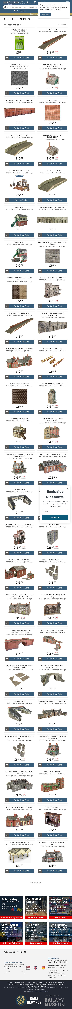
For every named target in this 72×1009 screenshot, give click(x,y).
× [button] (68, 4)
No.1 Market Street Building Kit (20, 525)
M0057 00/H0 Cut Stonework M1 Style (52, 243)
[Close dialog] (67, 488)
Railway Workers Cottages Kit (52, 701)
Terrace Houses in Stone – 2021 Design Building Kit (19, 596)
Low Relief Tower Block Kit (19, 913)
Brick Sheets (52, 100)
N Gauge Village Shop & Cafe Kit (52, 843)
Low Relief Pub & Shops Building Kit (52, 420)
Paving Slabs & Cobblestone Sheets (19, 279)
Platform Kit (52, 29)
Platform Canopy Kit (19, 842)
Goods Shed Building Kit (19, 560)
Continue (55, 517)
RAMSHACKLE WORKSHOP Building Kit (52, 66)
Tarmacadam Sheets (19, 65)
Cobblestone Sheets (19, 384)
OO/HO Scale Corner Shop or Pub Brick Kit (52, 737)
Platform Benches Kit (52, 349)
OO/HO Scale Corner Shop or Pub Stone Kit (19, 455)
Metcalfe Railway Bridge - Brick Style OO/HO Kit (20, 631)
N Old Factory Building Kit (52, 878)
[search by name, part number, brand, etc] (4, 7)
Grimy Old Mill (52, 525)
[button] (21, 3)
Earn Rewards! (36, 14)
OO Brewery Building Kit (52, 384)
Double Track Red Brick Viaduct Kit (52, 985)
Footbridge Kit (19, 490)
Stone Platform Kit (19, 135)
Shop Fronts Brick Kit (52, 948)
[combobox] (36, 7)
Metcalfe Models (22, 33)
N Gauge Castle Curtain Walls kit (19, 737)
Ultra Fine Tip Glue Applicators (19, 30)
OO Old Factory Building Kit (52, 278)
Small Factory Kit (52, 772)
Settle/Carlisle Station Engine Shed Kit (20, 773)
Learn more (45, 14)
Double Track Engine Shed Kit (52, 454)
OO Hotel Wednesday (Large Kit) (52, 596)
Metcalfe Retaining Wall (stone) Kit (52, 314)
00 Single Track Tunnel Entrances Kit (19, 985)
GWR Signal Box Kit (19, 419)
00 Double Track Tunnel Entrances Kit (52, 667)
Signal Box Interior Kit (19, 171)
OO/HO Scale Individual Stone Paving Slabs (19, 667)
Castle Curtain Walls (52, 560)
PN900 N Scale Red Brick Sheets (19, 878)
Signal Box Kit (19, 207)
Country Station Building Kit (19, 349)
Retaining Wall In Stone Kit (52, 207)
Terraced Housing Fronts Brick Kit (52, 914)
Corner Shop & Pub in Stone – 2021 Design (19, 949)
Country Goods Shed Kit (52, 630)
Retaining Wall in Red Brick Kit (19, 100)
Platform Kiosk (52, 807)
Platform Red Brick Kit (19, 313)
